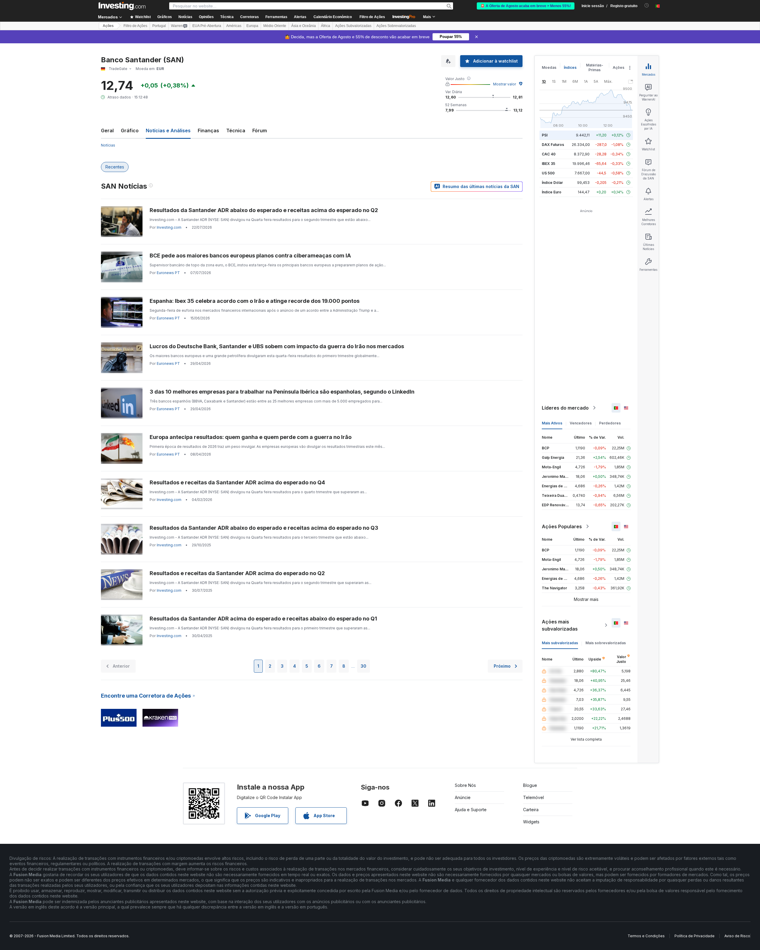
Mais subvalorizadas (560, 643)
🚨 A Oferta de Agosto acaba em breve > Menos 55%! (525, 6)
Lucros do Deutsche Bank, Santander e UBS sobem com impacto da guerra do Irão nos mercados (277, 346)
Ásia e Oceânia (303, 26)
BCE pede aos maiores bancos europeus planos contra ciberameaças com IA (250, 255)
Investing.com (169, 227)
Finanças (208, 130)
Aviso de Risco (737, 936)
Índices (570, 67)
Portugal (159, 26)
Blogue (530, 785)
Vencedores (581, 423)
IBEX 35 (548, 163)
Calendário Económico (333, 17)
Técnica (235, 130)
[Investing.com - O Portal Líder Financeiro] (122, 6)
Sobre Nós (465, 785)
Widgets (531, 821)
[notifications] (646, 5)
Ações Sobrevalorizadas (396, 26)
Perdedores (610, 423)
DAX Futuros (553, 144)
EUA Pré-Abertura (206, 26)
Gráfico (130, 130)
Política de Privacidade (694, 936)
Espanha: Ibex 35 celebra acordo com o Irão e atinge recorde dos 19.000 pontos (255, 301)
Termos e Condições (646, 936)
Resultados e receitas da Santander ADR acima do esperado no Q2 (237, 573)
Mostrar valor (504, 84)
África (325, 26)
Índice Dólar (552, 182)
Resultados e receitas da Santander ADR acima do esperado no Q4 (237, 482)
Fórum (259, 130)
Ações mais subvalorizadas (560, 625)
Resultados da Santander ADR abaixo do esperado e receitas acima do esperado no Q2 (264, 210)
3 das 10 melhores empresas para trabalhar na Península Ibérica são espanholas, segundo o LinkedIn (282, 392)
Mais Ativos (552, 423)
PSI (544, 135)
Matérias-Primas (594, 67)
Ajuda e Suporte (471, 809)
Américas (233, 26)
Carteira (531, 809)
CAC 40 (548, 154)
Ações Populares (562, 526)
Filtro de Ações (372, 17)
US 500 (548, 173)
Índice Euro (551, 192)
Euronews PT (168, 272)
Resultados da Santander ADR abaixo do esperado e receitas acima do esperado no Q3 (264, 528)
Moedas (549, 67)
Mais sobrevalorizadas (605, 643)
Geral (107, 130)
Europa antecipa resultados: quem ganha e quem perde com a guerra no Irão (251, 437)
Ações (108, 26)
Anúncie (463, 797)
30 (363, 666)
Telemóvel (533, 797)
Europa (252, 26)
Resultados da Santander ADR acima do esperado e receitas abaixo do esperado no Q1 (263, 618)
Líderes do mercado (565, 408)
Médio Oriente (274, 26)
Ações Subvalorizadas (353, 26)
